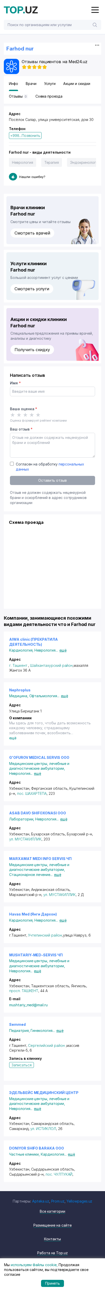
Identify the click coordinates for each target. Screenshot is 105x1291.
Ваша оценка (23, 409)
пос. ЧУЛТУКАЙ (59, 1174)
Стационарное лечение (30, 874)
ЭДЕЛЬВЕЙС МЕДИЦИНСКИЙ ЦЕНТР (43, 1092)
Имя (15, 383)
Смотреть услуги (32, 288)
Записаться (21, 1065)
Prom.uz (58, 1201)
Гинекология (43, 1030)
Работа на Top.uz (52, 1253)
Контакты (52, 1239)
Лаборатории (22, 819)
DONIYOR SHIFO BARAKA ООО (36, 1148)
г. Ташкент (18, 665)
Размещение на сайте (52, 1225)
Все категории (52, 1211)
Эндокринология (85, 162)
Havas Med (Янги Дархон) (33, 914)
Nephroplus (20, 690)
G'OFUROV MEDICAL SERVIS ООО (39, 757)
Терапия (51, 162)
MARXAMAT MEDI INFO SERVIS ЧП (40, 858)
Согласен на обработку (50, 466)
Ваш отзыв (21, 429)
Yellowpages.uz (79, 1201)
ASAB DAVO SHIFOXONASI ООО (37, 813)
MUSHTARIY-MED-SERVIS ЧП (36, 955)
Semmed (17, 1024)
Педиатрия (20, 1030)
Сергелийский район (46, 1045)
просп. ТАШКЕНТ (23, 991)
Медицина (19, 696)
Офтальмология (44, 696)
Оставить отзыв (52, 480)
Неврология (22, 162)
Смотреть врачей (32, 233)
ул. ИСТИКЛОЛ (43, 1128)
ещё (63, 650)
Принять (52, 1283)
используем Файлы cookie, (34, 1265)
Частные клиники (25, 1154)
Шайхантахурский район (51, 665)
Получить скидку (32, 349)
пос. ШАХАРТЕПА (32, 793)
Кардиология (21, 650)
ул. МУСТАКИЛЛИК (25, 839)
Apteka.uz (40, 1201)
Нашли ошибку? (32, 177)
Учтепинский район (45, 935)
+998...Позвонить (25, 135)
